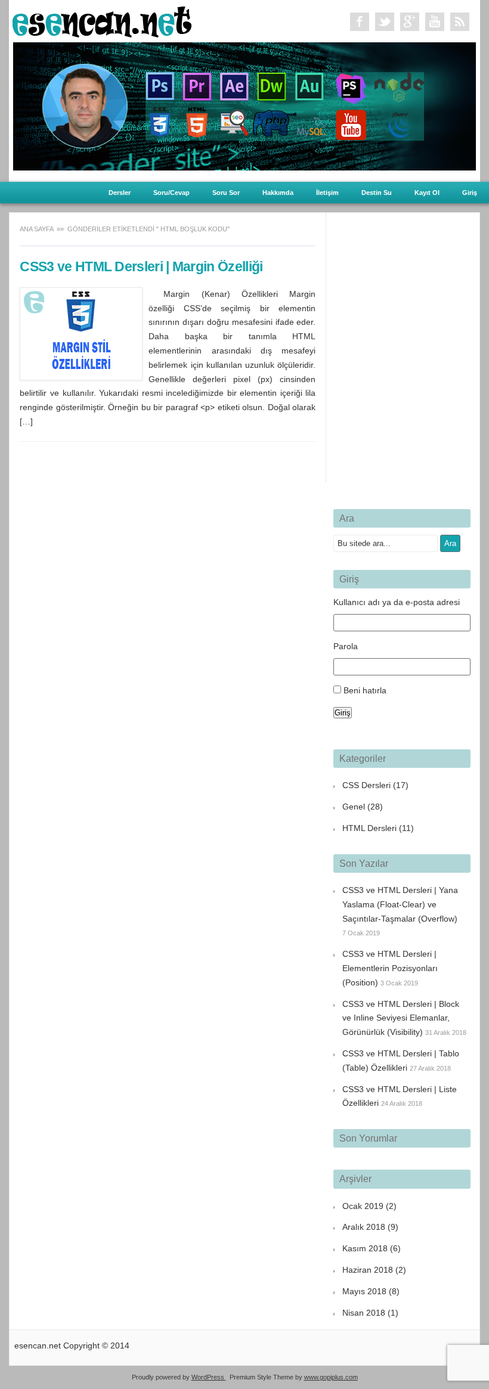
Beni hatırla (364, 690)
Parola (345, 646)
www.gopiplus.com (331, 1377)
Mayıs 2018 (364, 1291)
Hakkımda (277, 192)
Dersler (120, 192)
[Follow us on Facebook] (359, 22)
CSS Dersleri (366, 785)
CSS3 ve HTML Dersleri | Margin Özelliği (141, 266)
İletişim (327, 192)
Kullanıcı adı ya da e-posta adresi (396, 602)
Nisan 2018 (363, 1312)
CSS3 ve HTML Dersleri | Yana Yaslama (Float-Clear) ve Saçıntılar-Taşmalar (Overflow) (400, 904)
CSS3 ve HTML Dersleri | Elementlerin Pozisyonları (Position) (390, 968)
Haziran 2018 (367, 1270)
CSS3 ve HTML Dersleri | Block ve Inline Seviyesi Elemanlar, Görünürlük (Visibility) (400, 1018)
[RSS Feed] (459, 22)
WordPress (208, 1377)
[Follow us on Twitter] (384, 22)
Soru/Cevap (171, 192)
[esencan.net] (102, 34)
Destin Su (376, 192)
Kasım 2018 (365, 1248)
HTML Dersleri (369, 828)
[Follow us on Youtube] (434, 22)
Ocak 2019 (362, 1206)
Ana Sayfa (37, 228)
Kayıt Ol (427, 192)
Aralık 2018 (363, 1227)
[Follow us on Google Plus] (409, 22)
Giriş (469, 192)
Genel (353, 806)
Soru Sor (226, 192)
